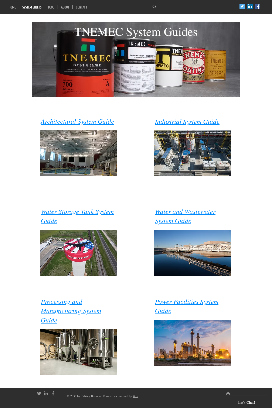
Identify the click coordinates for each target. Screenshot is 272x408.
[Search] (154, 6)
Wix (135, 396)
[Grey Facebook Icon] (53, 393)
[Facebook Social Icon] (257, 6)
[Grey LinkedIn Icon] (46, 393)
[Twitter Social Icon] (242, 6)
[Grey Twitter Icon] (39, 393)
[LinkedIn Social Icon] (250, 6)
